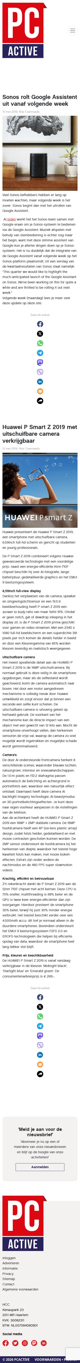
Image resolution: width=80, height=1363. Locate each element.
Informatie (10, 1268)
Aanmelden (40, 1167)
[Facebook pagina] (5, 1343)
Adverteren (10, 1263)
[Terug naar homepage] (24, 30)
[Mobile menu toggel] (73, 30)
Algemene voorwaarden (20, 1289)
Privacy (8, 1274)
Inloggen (9, 1258)
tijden (11, 219)
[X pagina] (15, 1343)
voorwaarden (48, 1359)
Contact (8, 1284)
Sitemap (8, 1279)
